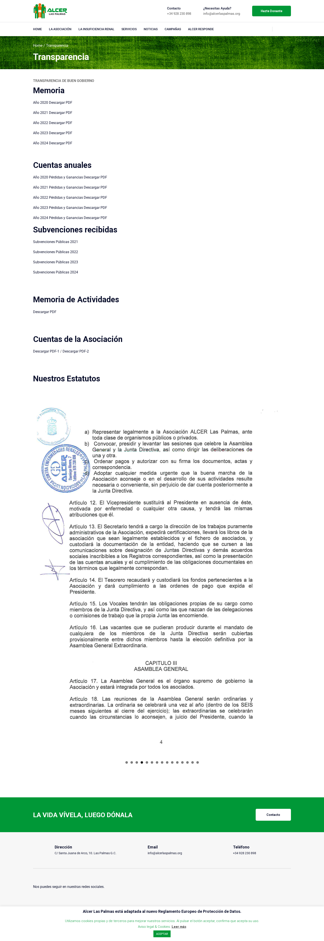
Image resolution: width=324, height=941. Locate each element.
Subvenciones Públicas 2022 (55, 252)
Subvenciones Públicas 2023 (55, 262)
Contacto (273, 815)
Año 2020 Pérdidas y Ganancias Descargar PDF (70, 177)
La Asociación (60, 29)
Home (37, 29)
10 (172, 762)
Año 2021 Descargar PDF (52, 113)
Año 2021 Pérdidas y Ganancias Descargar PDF (70, 187)
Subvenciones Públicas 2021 (55, 242)
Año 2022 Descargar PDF (52, 123)
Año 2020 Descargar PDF (52, 102)
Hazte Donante (271, 11)
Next (296, 578)
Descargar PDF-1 (46, 351)
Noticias (151, 29)
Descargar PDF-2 (76, 351)
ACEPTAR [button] (162, 933)
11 (177, 762)
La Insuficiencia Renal (96, 29)
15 (197, 762)
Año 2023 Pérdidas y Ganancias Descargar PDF (70, 208)
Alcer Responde (201, 29)
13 (187, 762)
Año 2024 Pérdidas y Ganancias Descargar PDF (70, 218)
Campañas (173, 29)
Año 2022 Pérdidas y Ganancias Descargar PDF (70, 197)
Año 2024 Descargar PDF (52, 143)
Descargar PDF (44, 312)
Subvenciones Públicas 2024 (55, 272)
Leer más (179, 927)
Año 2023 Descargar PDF (52, 133)
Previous (27, 578)
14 (192, 762)
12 (182, 762)
